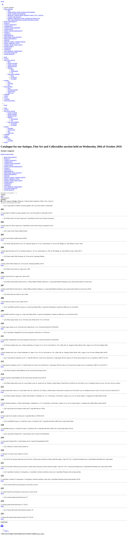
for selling (14, 79)
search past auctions (9, 100)
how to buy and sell (9, 60)
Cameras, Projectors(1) (10, 24)
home (5, 57)
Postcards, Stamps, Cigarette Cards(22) (14, 41)
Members (6, 137)
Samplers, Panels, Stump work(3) (13, 45)
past (9, 85)
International (14, 71)
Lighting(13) (7, 34)
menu (5, 105)
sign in (2, 1)
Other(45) (7, 40)
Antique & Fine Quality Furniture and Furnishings (21, 12)
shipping (10, 117)
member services (12, 66)
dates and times (8, 86)
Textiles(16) (7, 49)
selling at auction (12, 114)
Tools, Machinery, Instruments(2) (13, 51)
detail (2, 214)
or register (7, 99)
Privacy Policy (40, 534)
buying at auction (12, 112)
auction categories (9, 7)
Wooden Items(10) (9, 54)
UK (12, 72)
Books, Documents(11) (10, 21)
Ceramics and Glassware (14, 17)
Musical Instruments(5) (10, 38)
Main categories (8, 9)
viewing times (11, 91)
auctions (6, 80)
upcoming (10, 83)
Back (9, 10)
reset (2, 196)
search (6, 142)
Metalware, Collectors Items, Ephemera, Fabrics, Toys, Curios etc (25, 15)
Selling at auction (12, 65)
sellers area (11, 93)
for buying (14, 77)
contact (6, 96)
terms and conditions (13, 122)
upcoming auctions (13, 89)
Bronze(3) (7, 23)
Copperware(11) (8, 29)
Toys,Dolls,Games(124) (10, 52)
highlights (7, 94)
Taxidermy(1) (8, 48)
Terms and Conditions (14, 74)
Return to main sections (7, 154)
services (6, 58)
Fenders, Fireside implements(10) (13, 31)
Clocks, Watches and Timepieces (16, 13)
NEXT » (6, 531)
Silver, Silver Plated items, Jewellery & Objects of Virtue (23, 20)
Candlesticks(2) (8, 26)
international (14, 119)
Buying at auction (12, 63)
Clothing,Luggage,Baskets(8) (12, 27)
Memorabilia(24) (8, 35)
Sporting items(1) (9, 46)
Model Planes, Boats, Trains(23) (13, 37)
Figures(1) (7, 32)
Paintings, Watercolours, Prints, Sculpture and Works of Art (24, 18)
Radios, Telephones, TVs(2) (12, 43)
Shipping (10, 68)
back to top (4, 522)
